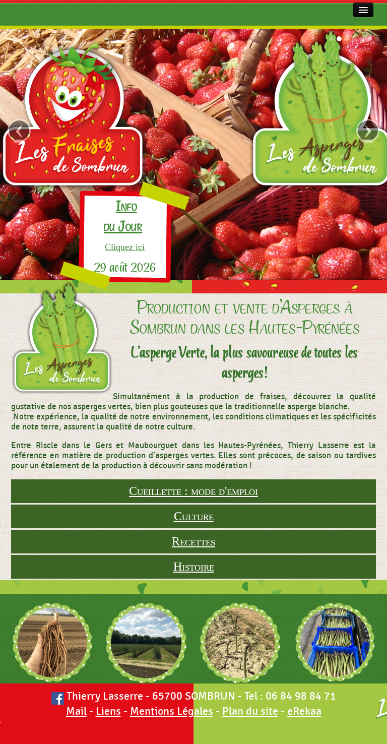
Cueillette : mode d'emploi (193, 491)
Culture (194, 516)
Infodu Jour (123, 216)
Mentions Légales (171, 711)
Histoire (193, 566)
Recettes (193, 541)
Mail (76, 711)
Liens (108, 711)
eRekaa (304, 711)
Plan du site (250, 711)
